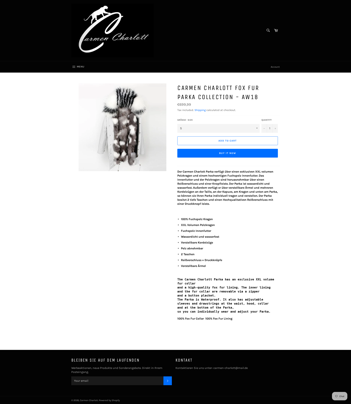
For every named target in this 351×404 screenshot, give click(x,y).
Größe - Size (185, 120)
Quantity (266, 120)
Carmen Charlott (89, 400)
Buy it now (227, 153)
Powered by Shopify (109, 400)
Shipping (200, 110)
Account (275, 66)
